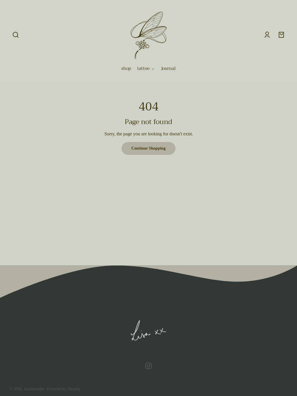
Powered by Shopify (63, 388)
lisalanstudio (34, 388)
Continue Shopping (148, 148)
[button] (15, 34)
